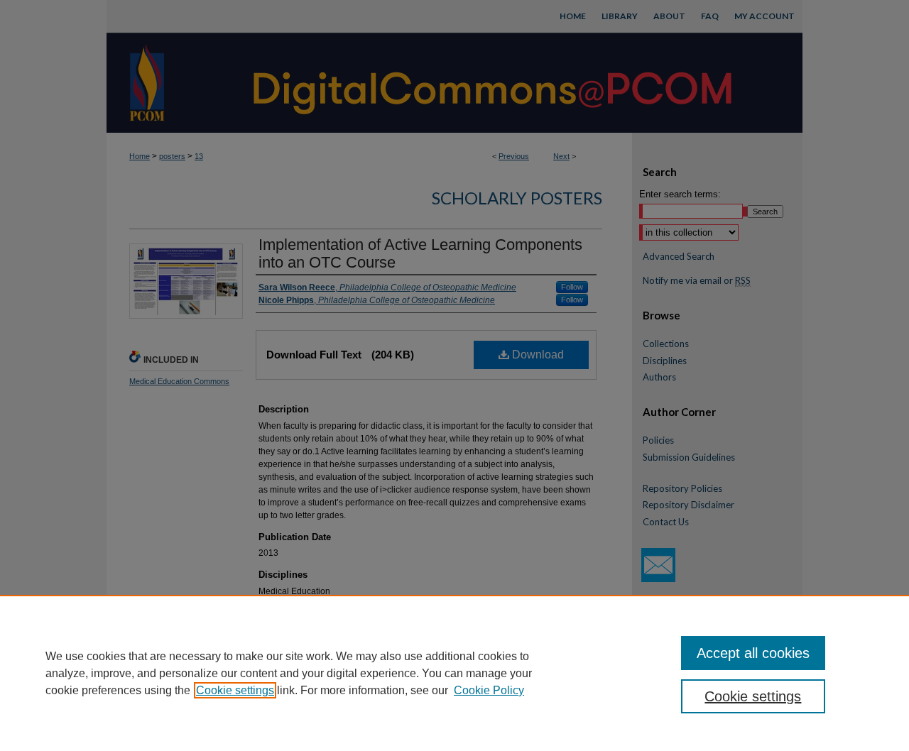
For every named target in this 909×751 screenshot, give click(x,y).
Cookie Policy (489, 690)
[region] (454, 673)
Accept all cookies (753, 653)
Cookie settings (235, 690)
